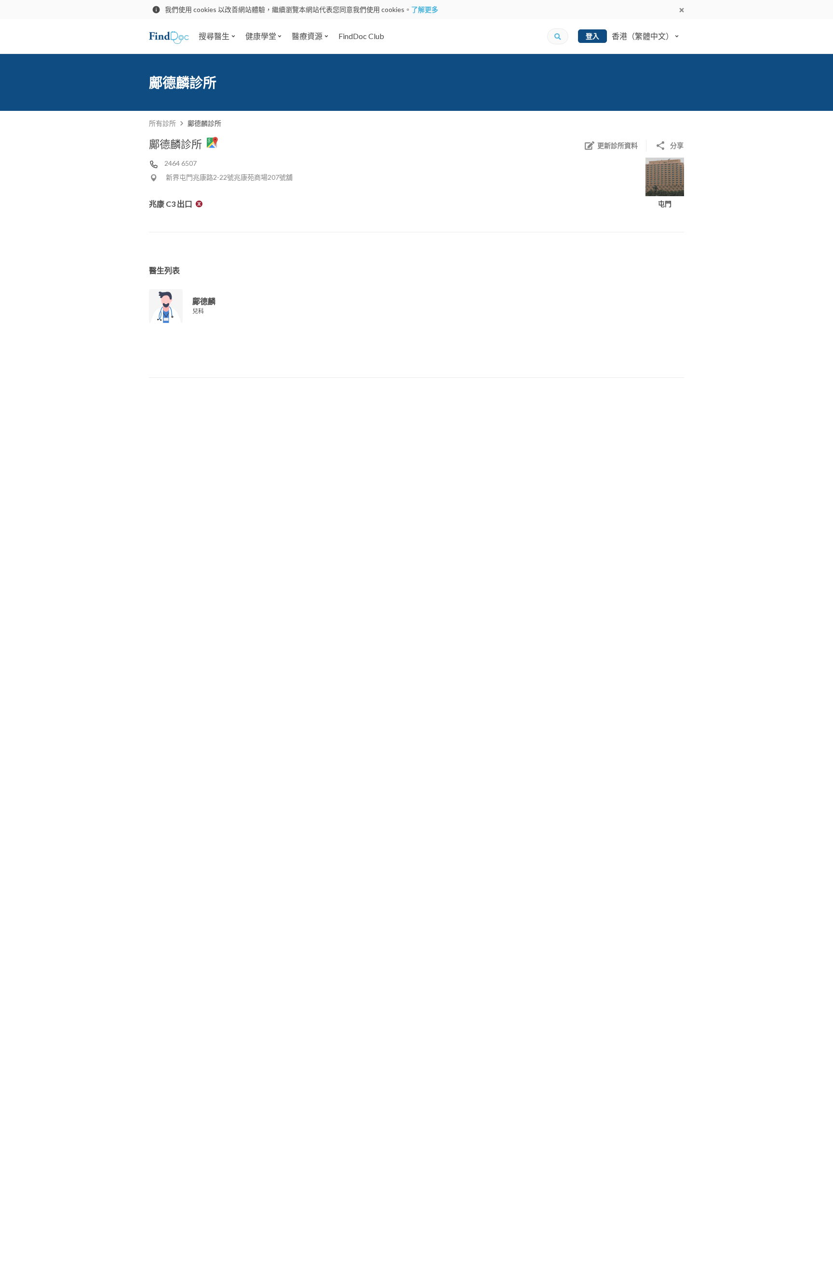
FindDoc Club (361, 35)
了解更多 (424, 9)
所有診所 (162, 123)
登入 (592, 36)
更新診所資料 (617, 145)
